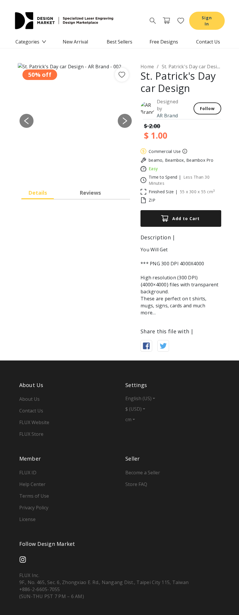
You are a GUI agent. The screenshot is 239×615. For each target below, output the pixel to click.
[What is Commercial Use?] (184, 151)
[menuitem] (31, 41)
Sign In (207, 21)
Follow (207, 108)
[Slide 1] (70, 171)
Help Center (32, 484)
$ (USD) (133, 409)
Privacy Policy (33, 507)
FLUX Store (31, 434)
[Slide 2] (81, 171)
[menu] (119, 41)
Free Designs (164, 42)
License (27, 519)
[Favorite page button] (179, 21)
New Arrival (75, 42)
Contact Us (208, 42)
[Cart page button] (166, 21)
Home (147, 66)
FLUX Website (34, 422)
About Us (29, 399)
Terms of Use (34, 496)
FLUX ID (27, 472)
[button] (26, 121)
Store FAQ (136, 484)
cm (128, 419)
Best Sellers (119, 42)
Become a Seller (142, 472)
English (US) (138, 398)
